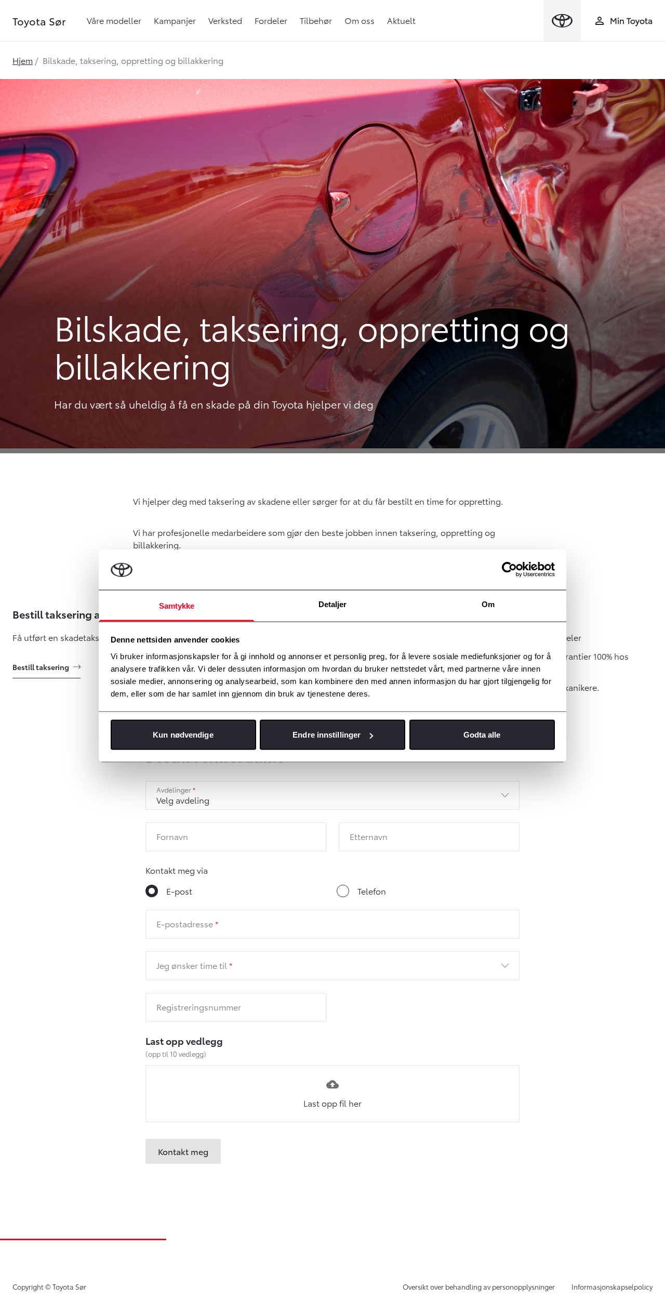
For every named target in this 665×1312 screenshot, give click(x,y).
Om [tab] (488, 603)
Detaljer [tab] (332, 603)
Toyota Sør (39, 21)
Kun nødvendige (183, 734)
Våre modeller (114, 20)
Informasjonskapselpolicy (612, 1286)
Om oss (359, 20)
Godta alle (482, 734)
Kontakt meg (183, 1151)
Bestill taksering (40, 667)
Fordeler (271, 20)
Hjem (22, 60)
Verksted (225, 20)
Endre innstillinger (326, 734)
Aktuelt (401, 20)
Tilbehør (316, 20)
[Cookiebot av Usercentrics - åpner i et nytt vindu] (509, 570)
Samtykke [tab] (177, 605)
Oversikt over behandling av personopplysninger (479, 1286)
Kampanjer (175, 20)
